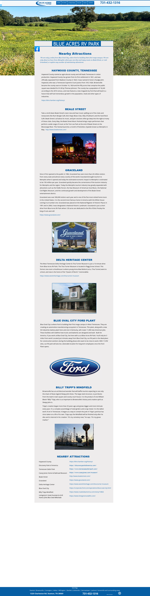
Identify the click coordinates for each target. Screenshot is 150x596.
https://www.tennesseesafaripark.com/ (83, 469)
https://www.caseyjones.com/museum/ (83, 473)
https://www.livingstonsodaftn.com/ (82, 496)
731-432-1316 (110, 2)
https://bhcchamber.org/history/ (53, 100)
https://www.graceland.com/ (50, 215)
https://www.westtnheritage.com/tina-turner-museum (59, 276)
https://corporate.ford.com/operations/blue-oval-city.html (90, 488)
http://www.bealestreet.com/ (56, 130)
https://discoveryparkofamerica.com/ (82, 465)
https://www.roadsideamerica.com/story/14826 (86, 492)
